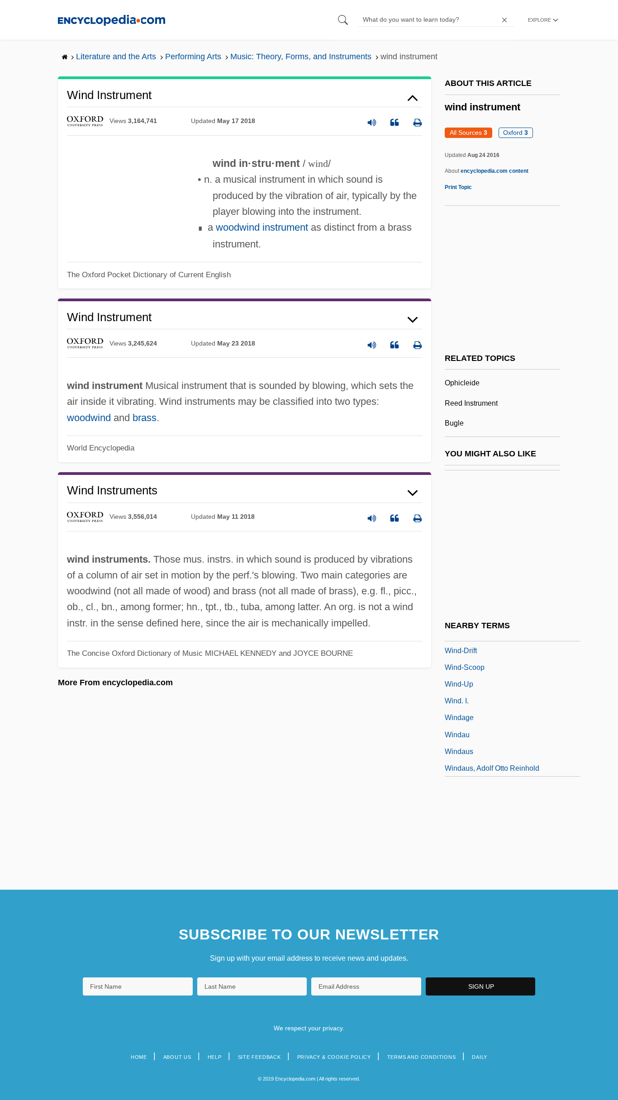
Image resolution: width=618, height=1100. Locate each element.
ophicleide (462, 383)
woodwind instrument (262, 227)
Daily (479, 1057)
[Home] (111, 19)
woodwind (89, 417)
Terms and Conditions (421, 1057)
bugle (454, 423)
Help (215, 1057)
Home (139, 1057)
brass (145, 417)
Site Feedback (259, 1057)
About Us (177, 1057)
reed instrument (471, 403)
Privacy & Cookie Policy (334, 1057)
